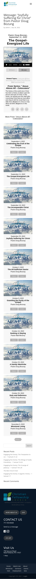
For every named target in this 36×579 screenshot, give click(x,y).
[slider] (15, 64)
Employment (17, 571)
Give (25, 571)
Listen (25, 70)
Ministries (9, 568)
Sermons (18, 568)
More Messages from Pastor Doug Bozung (18, 79)
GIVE (23, 512)
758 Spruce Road (10, 551)
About (25, 566)
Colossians (21, 78)
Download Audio (19, 82)
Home (8, 566)
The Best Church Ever (11, 471)
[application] (18, 65)
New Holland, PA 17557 (12, 553)
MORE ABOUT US (11, 512)
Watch (13, 70)
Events (26, 568)
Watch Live (17, 566)
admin (8, 27)
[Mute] (24, 65)
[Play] (7, 65)
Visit (8, 571)
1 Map (6, 556)
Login (25, 576)
